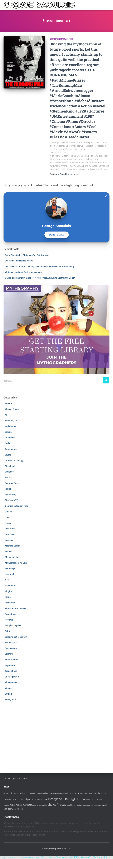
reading (89, 805)
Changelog (10, 438)
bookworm (61, 793)
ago (74, 174)
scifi (6, 809)
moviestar (27, 805)
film (95, 793)
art (21, 793)
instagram (72, 798)
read (84, 805)
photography (42, 805)
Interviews (10, 534)
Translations (11, 671)
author (26, 793)
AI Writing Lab (11, 420)
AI (6, 415)
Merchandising (12, 557)
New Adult (10, 574)
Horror (8, 523)
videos (20, 809)
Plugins (8, 591)
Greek (8, 517)
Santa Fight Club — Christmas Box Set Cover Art (27, 255)
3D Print (9, 403)
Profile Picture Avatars (15, 608)
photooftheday (57, 804)
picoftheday (71, 805)
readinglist (97, 805)
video (14, 809)
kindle (96, 799)
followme (7, 799)
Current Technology (14, 460)
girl (11, 799)
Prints (8, 597)
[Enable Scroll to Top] (107, 853)
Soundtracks (11, 642)
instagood (55, 799)
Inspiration (10, 528)
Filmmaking (10, 494)
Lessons (9, 540)
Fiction (8, 489)
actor (6, 793)
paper (34, 805)
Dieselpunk (10, 466)
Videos (8, 688)
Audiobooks (10, 426)
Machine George (12, 546)
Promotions (10, 614)
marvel (6, 805)
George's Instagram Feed (61, 39)
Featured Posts (12, 483)
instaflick (37, 799)
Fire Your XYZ (11, 500)
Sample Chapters (13, 625)
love (101, 799)
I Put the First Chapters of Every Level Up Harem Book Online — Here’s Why (39, 266)
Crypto (8, 455)
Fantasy (9, 477)
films (100, 793)
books (55, 793)
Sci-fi (7, 631)
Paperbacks (10, 585)
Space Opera (11, 648)
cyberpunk (79, 793)
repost (104, 805)
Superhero (10, 665)
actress (12, 793)
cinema (69, 793)
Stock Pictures (11, 659)
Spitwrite (9, 654)
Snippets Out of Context (16, 637)
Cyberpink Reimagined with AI (19, 261)
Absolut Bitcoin (12, 409)
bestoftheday (42, 793)
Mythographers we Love (16, 563)
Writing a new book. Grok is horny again (23, 272)
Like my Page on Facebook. (16, 778)
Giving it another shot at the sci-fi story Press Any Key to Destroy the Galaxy (40, 278)
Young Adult (10, 699)
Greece (8, 512)
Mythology (10, 568)
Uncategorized (12, 677)
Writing (8, 694)
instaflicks (44, 799)
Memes (8, 551)
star (10, 809)
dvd (85, 793)
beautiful (32, 793)
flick (104, 793)
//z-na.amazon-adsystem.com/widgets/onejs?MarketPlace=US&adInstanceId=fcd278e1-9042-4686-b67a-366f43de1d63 (55, 857)
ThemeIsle (66, 848)
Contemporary (11, 449)
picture (79, 805)
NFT (7, 580)
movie (12, 805)
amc (18, 793)
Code (7, 443)
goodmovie (18, 799)
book (50, 793)
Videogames (11, 682)
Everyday (9, 472)
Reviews (9, 620)
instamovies (87, 799)
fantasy (90, 793)
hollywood (28, 799)
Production (10, 603)
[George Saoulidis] (40, 5)
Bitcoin (8, 432)
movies (19, 805)
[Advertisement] (56, 733)
